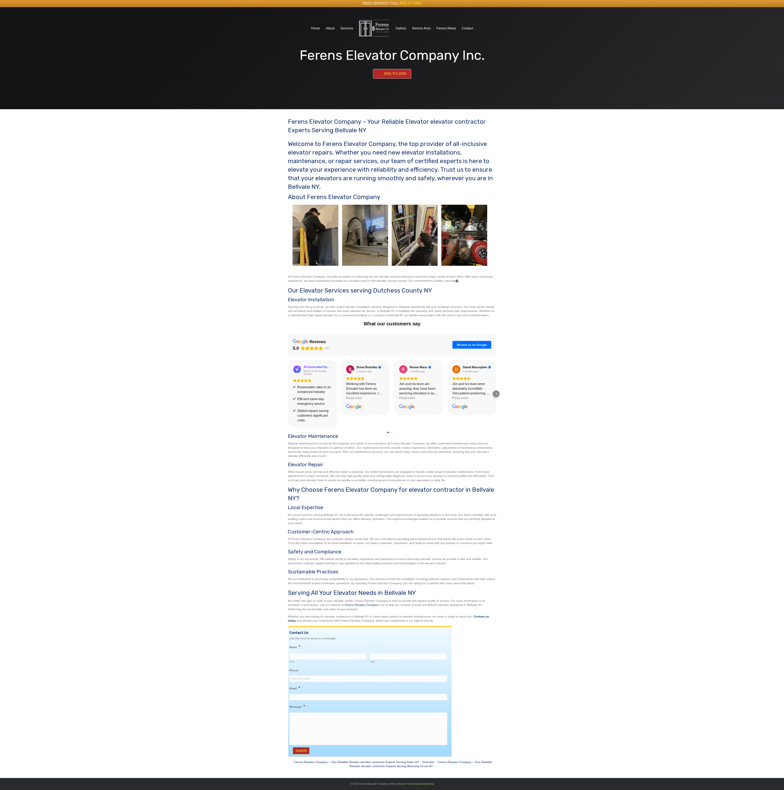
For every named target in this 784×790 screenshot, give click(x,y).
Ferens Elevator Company (361, 604)
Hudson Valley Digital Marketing (416, 783)
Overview (428, 762)
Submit (301, 751)
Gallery (401, 28)
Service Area (421, 28)
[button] (288, 394)
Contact (467, 28)
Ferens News (446, 28)
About (330, 28)
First (292, 661)
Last (372, 661)
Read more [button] (354, 398)
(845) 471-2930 (410, 3)
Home (315, 28)
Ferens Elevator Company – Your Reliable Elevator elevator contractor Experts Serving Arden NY (356, 762)
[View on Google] (350, 369)
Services (346, 28)
